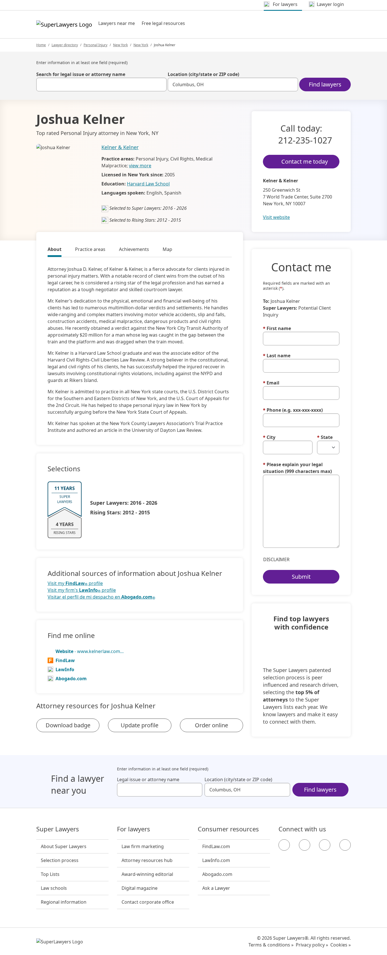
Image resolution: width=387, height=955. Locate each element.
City (269, 437)
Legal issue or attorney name (148, 779)
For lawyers (133, 829)
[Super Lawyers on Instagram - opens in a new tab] (304, 845)
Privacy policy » (312, 945)
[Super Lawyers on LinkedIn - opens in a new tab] (345, 845)
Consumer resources (228, 829)
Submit (301, 576)
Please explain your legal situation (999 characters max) (297, 467)
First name (277, 328)
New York (120, 45)
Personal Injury (95, 45)
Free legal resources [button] (163, 23)
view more (140, 165)
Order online (211, 725)
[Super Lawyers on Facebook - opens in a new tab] (284, 845)
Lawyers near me (116, 23)
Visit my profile (75, 583)
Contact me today (304, 161)
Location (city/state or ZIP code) (203, 74)
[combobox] (101, 84)
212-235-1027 (305, 140)
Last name (276, 355)
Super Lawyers (57, 829)
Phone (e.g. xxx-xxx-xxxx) (293, 410)
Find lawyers (325, 84)
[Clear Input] (159, 84)
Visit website (276, 217)
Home (41, 45)
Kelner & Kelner (120, 147)
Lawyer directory (65, 45)
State (325, 437)
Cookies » (340, 945)
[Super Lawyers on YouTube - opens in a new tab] (324, 845)
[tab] (54, 250)
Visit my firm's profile (82, 590)
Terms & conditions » (271, 945)
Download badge (68, 725)
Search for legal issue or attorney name (80, 74)
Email (271, 383)
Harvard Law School (148, 184)
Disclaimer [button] (276, 559)
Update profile (139, 725)
